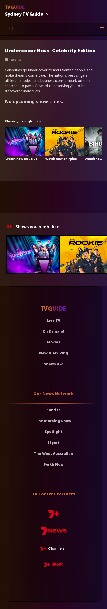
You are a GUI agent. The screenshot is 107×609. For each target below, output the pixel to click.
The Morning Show (53, 420)
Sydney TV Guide (24, 14)
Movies (53, 342)
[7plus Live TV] (53, 549)
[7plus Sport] (53, 565)
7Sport (53, 442)
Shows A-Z (53, 364)
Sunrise (53, 409)
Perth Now (54, 464)
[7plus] (53, 515)
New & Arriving (53, 353)
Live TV (53, 320)
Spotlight (54, 431)
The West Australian (53, 453)
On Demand (53, 331)
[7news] (54, 533)
